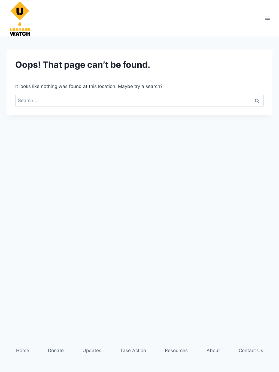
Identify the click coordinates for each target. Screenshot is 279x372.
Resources (176, 350)
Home (22, 350)
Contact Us (251, 350)
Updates (92, 350)
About (213, 350)
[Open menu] (267, 18)
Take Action (133, 350)
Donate (56, 350)
